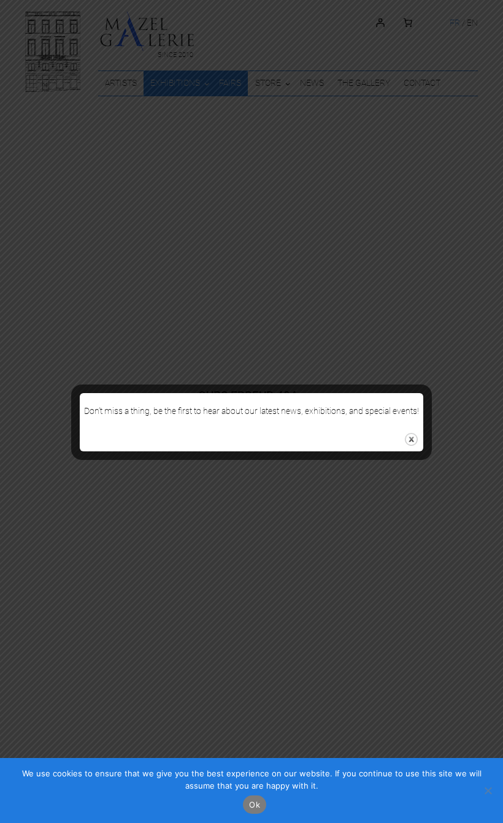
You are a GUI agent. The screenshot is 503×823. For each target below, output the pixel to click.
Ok (254, 805)
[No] (488, 790)
